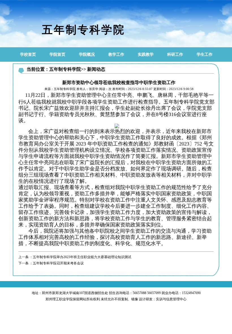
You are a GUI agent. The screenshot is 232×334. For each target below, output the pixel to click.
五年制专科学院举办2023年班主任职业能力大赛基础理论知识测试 (82, 257)
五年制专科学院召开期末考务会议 (58, 263)
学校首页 (28, 54)
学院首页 (57, 54)
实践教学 (146, 54)
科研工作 (175, 54)
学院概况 (87, 54)
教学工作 (116, 54)
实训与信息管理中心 (171, 299)
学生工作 (204, 54)
